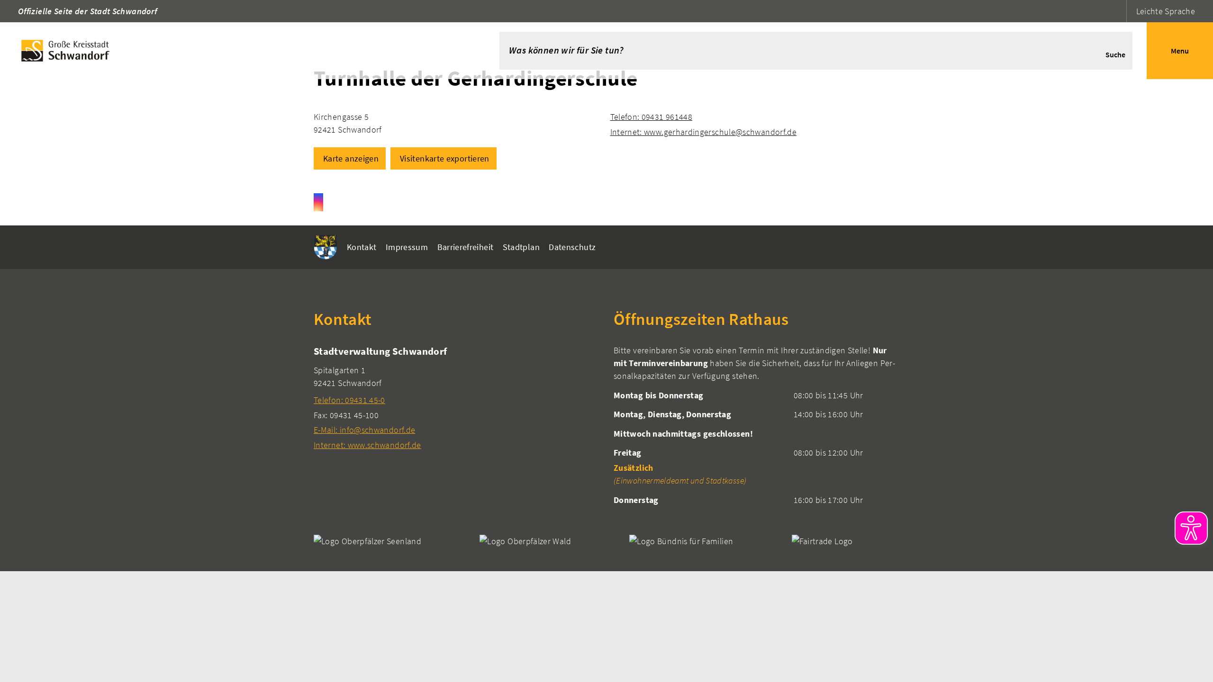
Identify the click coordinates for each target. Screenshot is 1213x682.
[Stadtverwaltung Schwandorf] (456, 397)
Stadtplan (521, 247)
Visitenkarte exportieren (444, 158)
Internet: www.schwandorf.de (367, 445)
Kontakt (362, 247)
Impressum (407, 247)
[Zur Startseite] (235, 50)
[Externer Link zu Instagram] (318, 202)
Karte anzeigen (351, 158)
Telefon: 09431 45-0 (349, 400)
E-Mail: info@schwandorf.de (364, 429)
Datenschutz (572, 247)
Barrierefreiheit (465, 247)
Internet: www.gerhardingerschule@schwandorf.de (703, 131)
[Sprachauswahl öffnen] (1118, 11)
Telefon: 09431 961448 (651, 116)
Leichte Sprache (1165, 11)
